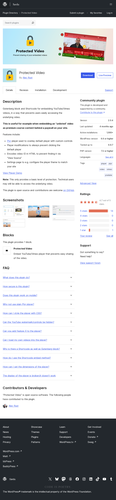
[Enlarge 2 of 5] (21, 222)
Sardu (12, 479)
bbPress (8, 461)
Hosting (7, 437)
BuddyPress (10, 466)
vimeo (109, 169)
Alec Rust (28, 77)
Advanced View (88, 183)
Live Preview (105, 75)
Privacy (7, 442)
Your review (86, 235)
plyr (110, 163)
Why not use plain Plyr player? (18, 304)
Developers (65, 437)
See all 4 (109, 157)
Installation (40, 90)
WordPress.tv (67, 442)
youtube (108, 175)
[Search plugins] (33, 23)
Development (60, 90)
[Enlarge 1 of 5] (21, 209)
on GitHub (68, 190)
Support (109, 90)
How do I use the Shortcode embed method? (27, 358)
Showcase (36, 426)
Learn (62, 426)
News (6, 432)
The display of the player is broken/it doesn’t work (29, 375)
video (102, 169)
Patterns (35, 442)
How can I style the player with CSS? (22, 313)
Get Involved (94, 426)
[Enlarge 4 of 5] (70, 209)
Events (91, 432)
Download (88, 75)
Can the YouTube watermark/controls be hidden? (28, 322)
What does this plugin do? (16, 277)
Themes (35, 432)
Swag (92, 442)
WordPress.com (12, 451)
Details (9, 90)
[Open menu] (111, 4)
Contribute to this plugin (91, 112)
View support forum (90, 262)
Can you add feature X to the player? (22, 331)
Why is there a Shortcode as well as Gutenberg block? (31, 349)
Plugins (34, 437)
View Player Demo (12, 173)
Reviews (24, 90)
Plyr (9, 141)
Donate (93, 437)
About (6, 426)
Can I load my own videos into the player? (25, 340)
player (104, 163)
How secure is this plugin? (16, 286)
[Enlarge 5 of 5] (70, 221)
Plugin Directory (10, 13)
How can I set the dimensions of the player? (26, 366)
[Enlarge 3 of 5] (46, 209)
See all (109, 235)
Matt (7, 456)
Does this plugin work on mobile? (20, 295)
